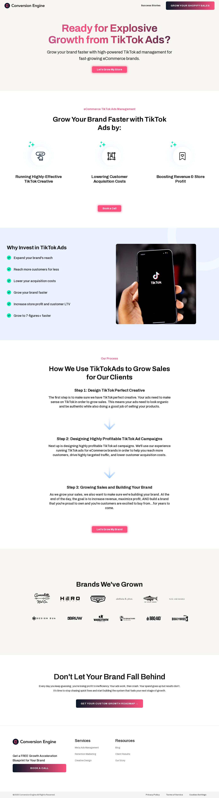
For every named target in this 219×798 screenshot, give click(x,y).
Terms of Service (174, 795)
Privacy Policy (153, 795)
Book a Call (109, 208)
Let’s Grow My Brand (109, 529)
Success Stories (150, 5)
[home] (24, 6)
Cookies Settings (197, 795)
